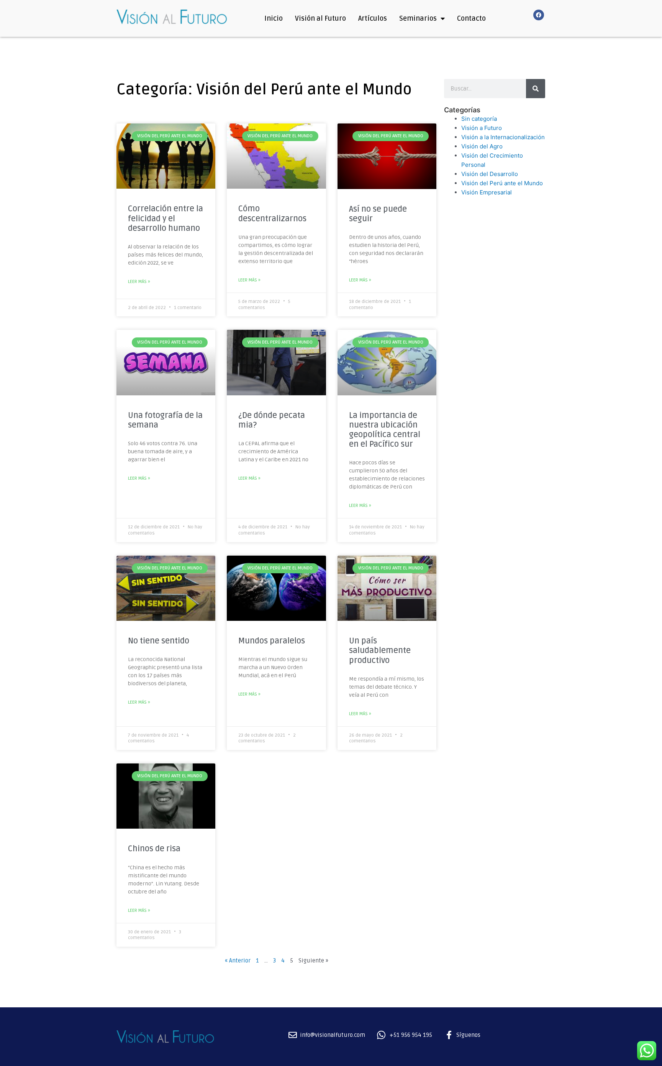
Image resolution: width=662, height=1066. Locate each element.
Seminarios (418, 18)
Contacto (471, 18)
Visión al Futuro (320, 18)
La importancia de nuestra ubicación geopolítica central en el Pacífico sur (384, 430)
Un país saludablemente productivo (380, 650)
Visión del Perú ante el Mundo (502, 183)
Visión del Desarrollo (489, 174)
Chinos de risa (154, 849)
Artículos (372, 18)
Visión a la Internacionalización (503, 137)
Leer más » (139, 282)
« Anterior (238, 960)
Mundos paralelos (271, 641)
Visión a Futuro (481, 128)
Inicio (273, 18)
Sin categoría (479, 118)
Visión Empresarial (486, 192)
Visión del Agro (482, 146)
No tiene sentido (158, 641)
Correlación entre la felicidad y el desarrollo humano (165, 218)
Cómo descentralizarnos (272, 213)
